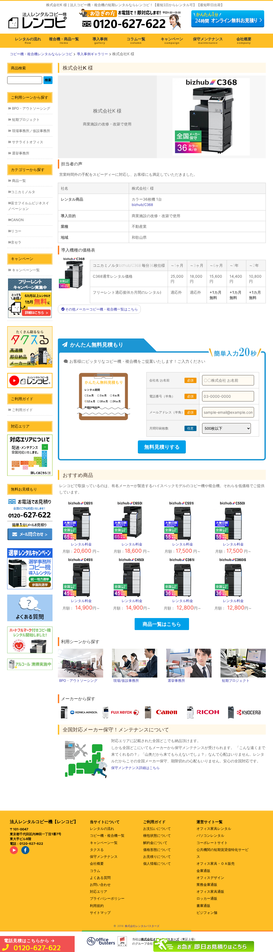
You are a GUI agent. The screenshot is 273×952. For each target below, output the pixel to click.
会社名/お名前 (171, 380)
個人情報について (157, 863)
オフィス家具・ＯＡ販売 (215, 863)
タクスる (97, 849)
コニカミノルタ (23, 192)
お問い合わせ (100, 884)
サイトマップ (100, 912)
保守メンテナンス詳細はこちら (135, 768)
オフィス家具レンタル (213, 828)
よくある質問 (100, 877)
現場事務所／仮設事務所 (30, 131)
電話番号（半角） (171, 396)
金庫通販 (203, 871)
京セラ (16, 242)
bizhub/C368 (142, 204)
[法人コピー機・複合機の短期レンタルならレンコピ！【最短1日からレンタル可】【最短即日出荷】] (39, 22)
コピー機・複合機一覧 (107, 835)
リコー (16, 231)
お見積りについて (157, 856)
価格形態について (157, 849)
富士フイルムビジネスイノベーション (28, 206)
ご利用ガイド (22, 410)
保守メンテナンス (104, 856)
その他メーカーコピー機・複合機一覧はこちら (101, 309)
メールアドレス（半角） (171, 412)
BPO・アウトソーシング (30, 108)
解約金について (155, 843)
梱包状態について (157, 835)
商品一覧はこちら (162, 624)
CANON (17, 220)
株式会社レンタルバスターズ (142, 925)
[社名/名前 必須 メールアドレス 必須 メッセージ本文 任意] (203, 943)
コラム (95, 871)
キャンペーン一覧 (25, 270)
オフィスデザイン (210, 877)
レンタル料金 (81, 544)
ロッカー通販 (206, 898)
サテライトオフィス (27, 142)
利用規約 (97, 905)
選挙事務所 (20, 153)
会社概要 (97, 863)
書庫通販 (203, 905)
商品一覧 (18, 180)
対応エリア (98, 891)
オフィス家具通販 (210, 891)
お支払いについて (157, 828)
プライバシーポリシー (107, 898)
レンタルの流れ (102, 828)
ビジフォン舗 (206, 912)
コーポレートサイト (212, 843)
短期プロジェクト (25, 119)
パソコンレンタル (210, 835)
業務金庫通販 (206, 884)
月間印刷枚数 (171, 428)
